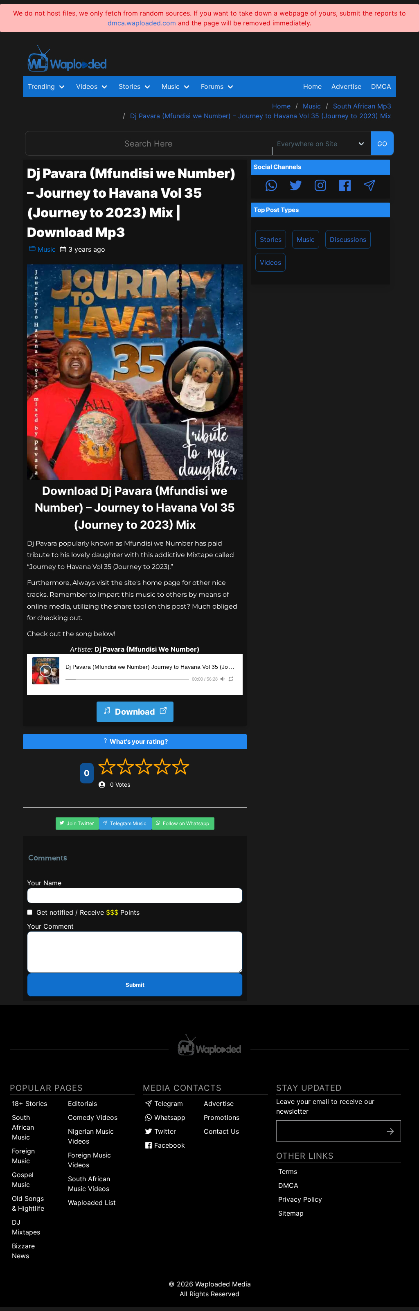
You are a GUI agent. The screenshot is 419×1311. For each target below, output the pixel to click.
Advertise (219, 1103)
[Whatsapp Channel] (271, 186)
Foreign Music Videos (89, 1160)
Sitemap (291, 1213)
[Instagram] (320, 186)
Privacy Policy (300, 1199)
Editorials (82, 1103)
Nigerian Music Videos (91, 1136)
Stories (271, 239)
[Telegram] (369, 186)
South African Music (23, 1127)
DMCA (381, 86)
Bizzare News (23, 1251)
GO (382, 144)
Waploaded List (92, 1202)
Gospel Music (23, 1180)
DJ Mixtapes (26, 1227)
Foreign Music (23, 1156)
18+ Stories (29, 1103)
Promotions (221, 1117)
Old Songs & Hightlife (28, 1203)
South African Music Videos (89, 1184)
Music (46, 249)
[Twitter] (295, 186)
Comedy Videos (92, 1117)
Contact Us (221, 1131)
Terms (287, 1171)
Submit (135, 985)
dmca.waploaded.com (142, 23)
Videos (270, 262)
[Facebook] (345, 186)
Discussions (348, 239)
